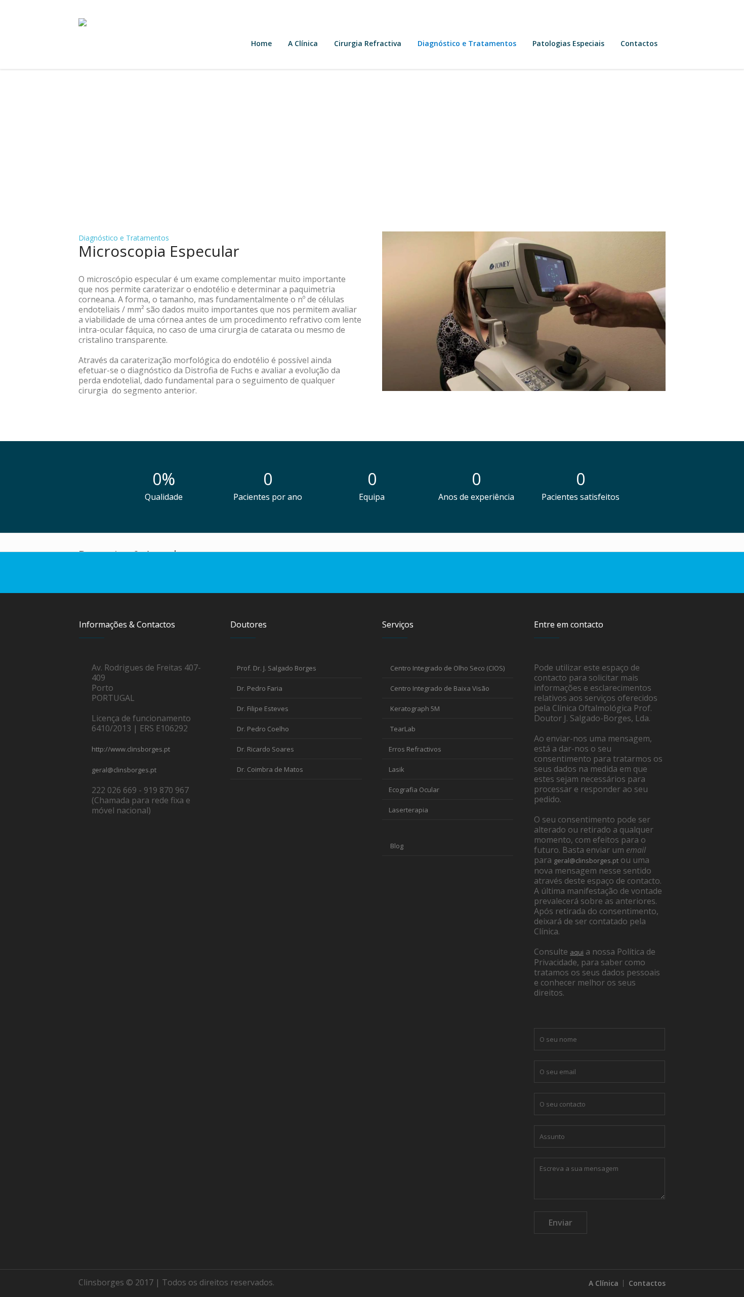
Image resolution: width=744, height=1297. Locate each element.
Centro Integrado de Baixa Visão (439, 688)
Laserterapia (408, 809)
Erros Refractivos (415, 749)
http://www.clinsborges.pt (131, 749)
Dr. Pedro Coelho (263, 728)
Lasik (396, 769)
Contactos (96, 9)
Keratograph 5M (414, 708)
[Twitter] (641, 9)
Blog (396, 845)
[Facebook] (591, 9)
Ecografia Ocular (414, 789)
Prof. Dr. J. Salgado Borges (276, 668)
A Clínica (603, 1283)
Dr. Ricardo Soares (265, 749)
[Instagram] (624, 9)
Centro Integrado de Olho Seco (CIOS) (447, 668)
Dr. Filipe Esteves (262, 708)
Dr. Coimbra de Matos (270, 769)
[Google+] (607, 9)
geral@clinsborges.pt (159, 9)
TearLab (402, 728)
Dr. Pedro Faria (259, 688)
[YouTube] (657, 9)
